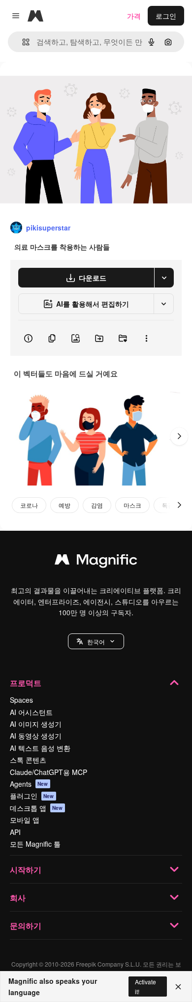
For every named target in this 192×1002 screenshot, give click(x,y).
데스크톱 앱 (36, 808)
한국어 (96, 641)
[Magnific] (96, 561)
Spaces (21, 700)
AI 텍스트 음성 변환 (40, 748)
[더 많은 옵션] (146, 338)
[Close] (178, 987)
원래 (56, 84)
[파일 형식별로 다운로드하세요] (164, 277)
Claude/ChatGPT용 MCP (48, 772)
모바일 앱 (24, 820)
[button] (96, 641)
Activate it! (145, 986)
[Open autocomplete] (21, 42)
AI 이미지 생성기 (36, 724)
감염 (97, 505)
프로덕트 (25, 682)
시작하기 (25, 869)
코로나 (29, 505)
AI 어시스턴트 (31, 712)
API (15, 832)
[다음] (179, 436)
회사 (18, 897)
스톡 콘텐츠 (28, 760)
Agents (29, 784)
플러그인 (32, 796)
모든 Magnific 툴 (35, 844)
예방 (64, 505)
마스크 (132, 505)
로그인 (166, 16)
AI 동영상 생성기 (36, 736)
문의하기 (25, 925)
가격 (134, 16)
